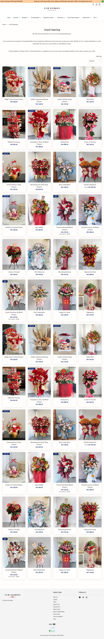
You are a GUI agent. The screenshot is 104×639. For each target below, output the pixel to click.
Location (55, 599)
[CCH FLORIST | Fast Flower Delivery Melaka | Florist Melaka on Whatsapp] (86, 598)
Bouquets (24, 17)
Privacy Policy (56, 614)
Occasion (15, 17)
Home (8, 17)
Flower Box (60, 17)
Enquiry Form (56, 604)
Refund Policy (60, 635)
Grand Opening (35, 17)
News (54, 619)
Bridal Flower (86, 17)
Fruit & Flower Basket (73, 17)
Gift (95, 17)
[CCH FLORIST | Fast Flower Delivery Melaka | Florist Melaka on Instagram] (83, 598)
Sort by (99, 56)
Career (54, 602)
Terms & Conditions (58, 616)
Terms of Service (44, 635)
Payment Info (56, 607)
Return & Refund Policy (59, 611)
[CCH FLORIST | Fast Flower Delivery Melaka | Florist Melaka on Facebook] (80, 598)
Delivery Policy (56, 609)
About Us (55, 597)
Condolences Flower (48, 17)
